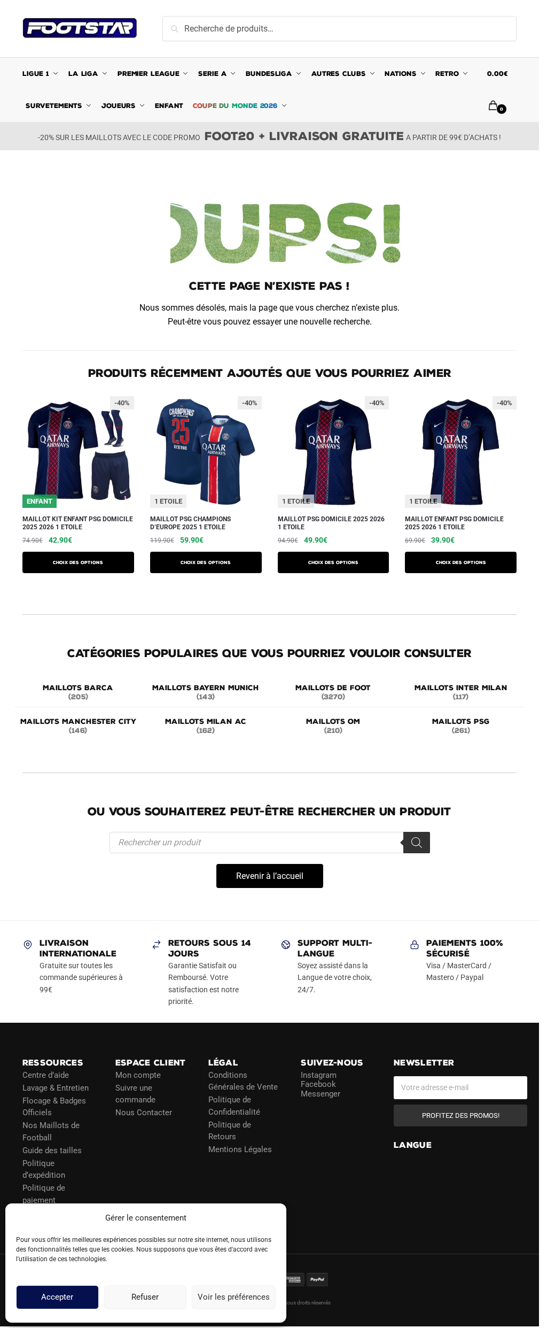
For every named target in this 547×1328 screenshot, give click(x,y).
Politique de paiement (43, 1194)
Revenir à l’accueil (269, 876)
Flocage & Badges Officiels (54, 1106)
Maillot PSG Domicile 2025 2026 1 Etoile (331, 523)
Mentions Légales (240, 1149)
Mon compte (138, 1074)
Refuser (145, 1297)
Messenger (320, 1093)
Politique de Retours (229, 1130)
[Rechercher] (416, 842)
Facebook (318, 1084)
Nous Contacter (143, 1112)
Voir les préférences (234, 1297)
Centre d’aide (45, 1074)
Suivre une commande (135, 1094)
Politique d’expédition (43, 1169)
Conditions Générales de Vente (243, 1081)
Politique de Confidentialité (234, 1106)
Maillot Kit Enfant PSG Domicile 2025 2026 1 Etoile (77, 523)
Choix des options (78, 562)
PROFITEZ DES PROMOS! (460, 1115)
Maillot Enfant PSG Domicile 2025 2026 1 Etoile (454, 523)
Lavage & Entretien (55, 1087)
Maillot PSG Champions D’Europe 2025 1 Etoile (190, 523)
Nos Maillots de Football (51, 1131)
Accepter (57, 1297)
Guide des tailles (52, 1150)
